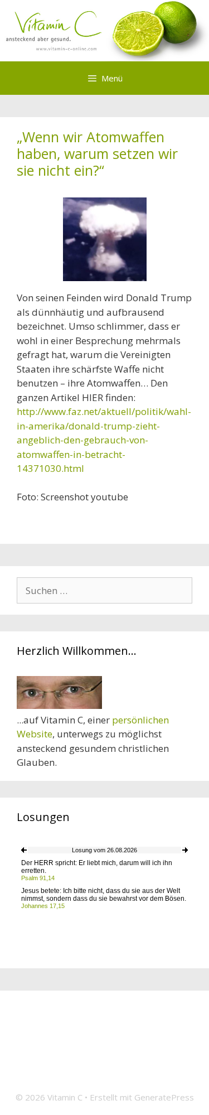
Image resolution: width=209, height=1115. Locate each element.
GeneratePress (164, 1097)
